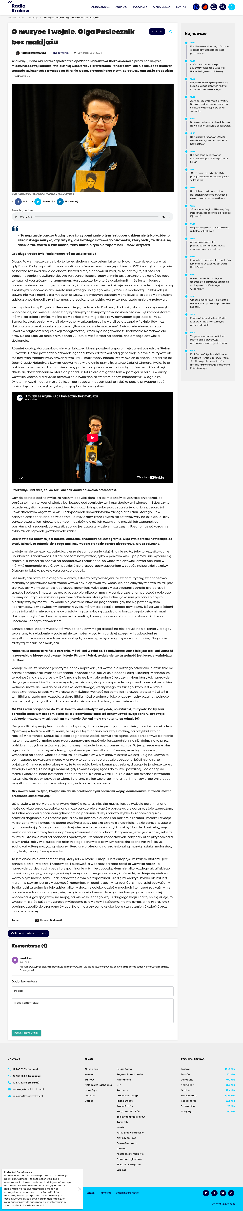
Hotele (120, 1127)
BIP (119, 1085)
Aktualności (100, 7)
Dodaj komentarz (26, 1033)
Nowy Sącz (91, 1090)
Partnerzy (122, 1090)
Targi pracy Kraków (128, 1111)
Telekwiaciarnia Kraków (131, 1117)
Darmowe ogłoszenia (129, 1159)
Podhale (90, 1096)
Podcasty (140, 7)
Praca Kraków (125, 1101)
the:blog (121, 1149)
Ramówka (106, 1193)
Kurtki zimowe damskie (130, 1133)
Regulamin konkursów (130, 1074)
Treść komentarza (26, 1003)
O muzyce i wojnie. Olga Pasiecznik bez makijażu (71, 18)
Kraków (89, 1074)
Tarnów (89, 1080)
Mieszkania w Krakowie (130, 1154)
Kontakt (182, 7)
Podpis (18, 991)
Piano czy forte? (60, 53)
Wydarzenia (161, 7)
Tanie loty (122, 1122)
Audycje (121, 7)
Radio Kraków (16, 18)
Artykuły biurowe (126, 1138)
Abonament (124, 1080)
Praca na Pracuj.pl (127, 1096)
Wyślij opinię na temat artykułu (28, 933)
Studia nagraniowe (127, 1193)
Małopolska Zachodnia (98, 1085)
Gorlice (89, 1101)
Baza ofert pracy (127, 1143)
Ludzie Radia (124, 1069)
